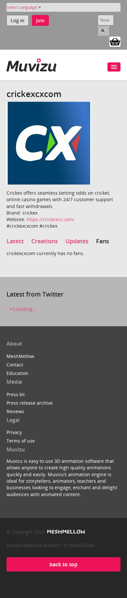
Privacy (14, 432)
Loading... (24, 309)
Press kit (16, 394)
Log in (17, 20)
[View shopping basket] (114, 41)
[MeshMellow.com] (65, 532)
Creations (44, 241)
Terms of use (21, 441)
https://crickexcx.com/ (50, 219)
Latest (15, 241)
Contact (15, 365)
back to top (63, 564)
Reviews (15, 411)
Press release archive (30, 403)
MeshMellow (20, 356)
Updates (77, 241)
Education (17, 373)
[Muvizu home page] (31, 64)
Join (40, 20)
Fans (102, 241)
